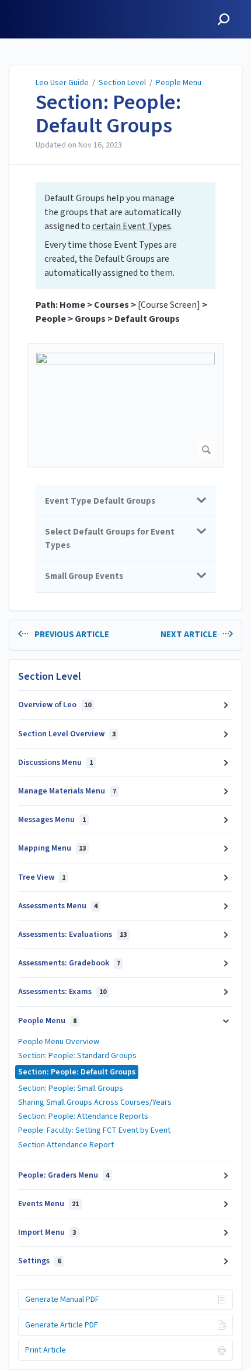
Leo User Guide (62, 83)
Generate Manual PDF (62, 1299)
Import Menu (47, 1232)
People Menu (178, 83)
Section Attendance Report (66, 1145)
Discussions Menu (55, 762)
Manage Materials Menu (67, 791)
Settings (39, 1261)
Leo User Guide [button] (44, 6)
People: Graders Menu (63, 1175)
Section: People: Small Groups (70, 1088)
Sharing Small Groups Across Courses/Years (95, 1102)
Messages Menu (52, 819)
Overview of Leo (54, 705)
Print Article (45, 1350)
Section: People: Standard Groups (77, 1056)
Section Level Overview (67, 734)
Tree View (41, 877)
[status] (125, 235)
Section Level (122, 83)
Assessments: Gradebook (69, 963)
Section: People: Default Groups (108, 114)
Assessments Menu (57, 906)
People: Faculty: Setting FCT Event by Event (94, 1130)
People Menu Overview (58, 1042)
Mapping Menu (52, 848)
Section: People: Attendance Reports (83, 1116)
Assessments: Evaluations (72, 934)
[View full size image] (125, 406)
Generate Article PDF (61, 1325)
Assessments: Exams (62, 991)
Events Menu (48, 1204)
